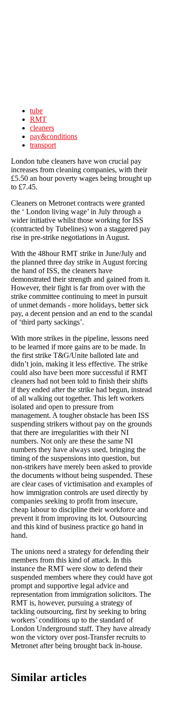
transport (43, 145)
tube (36, 111)
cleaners (42, 128)
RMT (38, 119)
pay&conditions (53, 136)
